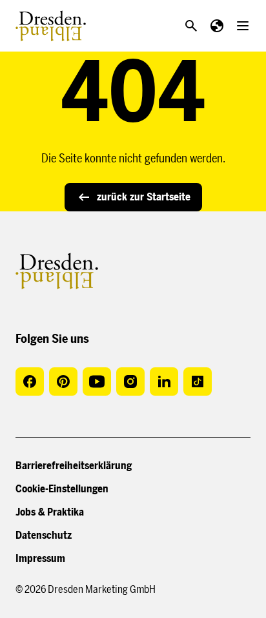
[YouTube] (97, 381)
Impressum (40, 558)
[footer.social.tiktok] (197, 381)
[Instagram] (130, 381)
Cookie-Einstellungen (61, 489)
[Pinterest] (63, 381)
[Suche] (191, 26)
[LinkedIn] (164, 381)
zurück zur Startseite (143, 197)
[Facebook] (29, 381)
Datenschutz (43, 535)
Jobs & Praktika (49, 512)
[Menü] (243, 26)
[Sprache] (217, 26)
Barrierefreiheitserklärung (73, 465)
